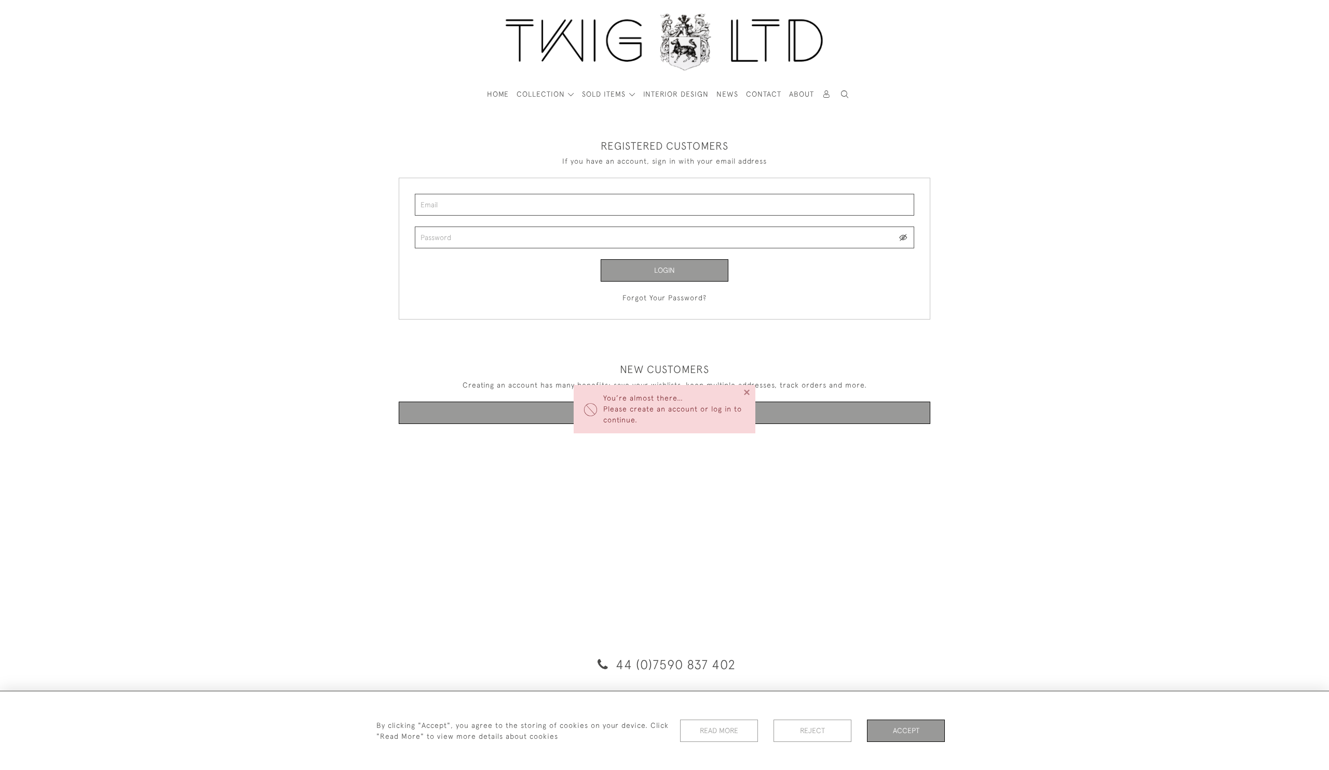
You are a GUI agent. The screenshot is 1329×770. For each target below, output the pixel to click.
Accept (906, 730)
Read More (719, 730)
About (801, 94)
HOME (498, 94)
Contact (763, 94)
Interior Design (676, 94)
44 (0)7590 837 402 (674, 664)
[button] (845, 94)
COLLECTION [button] (542, 94)
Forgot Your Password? (664, 298)
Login (664, 270)
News (727, 94)
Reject (812, 730)
